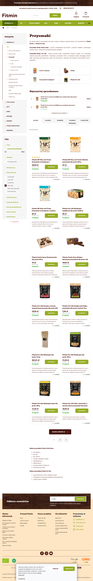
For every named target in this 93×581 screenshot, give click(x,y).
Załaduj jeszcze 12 (58, 432)
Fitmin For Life (14, 70)
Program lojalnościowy (13, 125)
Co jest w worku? (24, 520)
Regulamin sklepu (7, 520)
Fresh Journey (11, 102)
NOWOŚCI (9, 121)
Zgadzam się (69, 568)
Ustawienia (21, 578)
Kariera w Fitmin (42, 525)
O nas (21, 518)
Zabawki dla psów (13, 82)
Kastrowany (11, 191)
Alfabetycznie (84, 120)
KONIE (8, 111)
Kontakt (22, 525)
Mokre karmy (12, 54)
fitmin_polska (80, 529)
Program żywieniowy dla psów (61, 528)
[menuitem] (10, 23)
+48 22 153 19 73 (80, 522)
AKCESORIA (10, 130)
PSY (8, 47)
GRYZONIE (9, 116)
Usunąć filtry (15, 221)
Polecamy (35, 120)
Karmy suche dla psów (14, 50)
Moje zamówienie (6, 545)
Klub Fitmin (41, 520)
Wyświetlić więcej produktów (59, 113)
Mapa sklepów (23, 523)
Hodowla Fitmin (42, 523)
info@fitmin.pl (80, 519)
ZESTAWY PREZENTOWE (15, 93)
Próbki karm (12, 97)
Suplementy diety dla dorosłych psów (17, 75)
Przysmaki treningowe (16, 67)
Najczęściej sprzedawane (72, 122)
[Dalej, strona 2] (60, 439)
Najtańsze (48, 120)
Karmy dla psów (59, 520)
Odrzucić (55, 568)
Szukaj (55, 15)
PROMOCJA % (10, 42)
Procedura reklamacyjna (8, 535)
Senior (10, 185)
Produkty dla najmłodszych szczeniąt (16, 86)
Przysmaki (11, 57)
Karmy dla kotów (59, 523)
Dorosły (10, 182)
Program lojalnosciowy (61, 525)
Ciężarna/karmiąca (13, 188)
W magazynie (12, 161)
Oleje (10, 90)
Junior (10, 179)
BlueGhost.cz (87, 577)
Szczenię (11, 177)
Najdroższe (60, 120)
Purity (12, 63)
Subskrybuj (80, 499)
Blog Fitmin (58, 518)
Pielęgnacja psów (13, 79)
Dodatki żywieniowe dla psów (61, 532)
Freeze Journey (14, 60)
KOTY (8, 107)
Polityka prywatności (7, 577)
